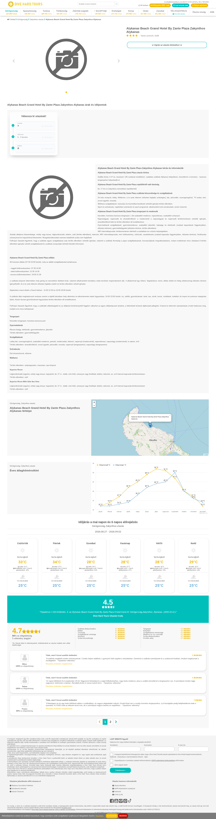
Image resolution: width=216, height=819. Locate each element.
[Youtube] (116, 800)
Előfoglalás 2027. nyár (161, 5)
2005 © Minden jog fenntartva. (65, 809)
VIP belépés (144, 5)
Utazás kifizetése (120, 785)
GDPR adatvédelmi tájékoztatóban (163, 760)
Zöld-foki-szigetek (80, 11)
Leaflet (206, 455)
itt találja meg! (66, 808)
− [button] (94, 405)
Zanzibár (160, 11)
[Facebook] (112, 800)
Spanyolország (29, 11)
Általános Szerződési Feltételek (22, 785)
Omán (146, 11)
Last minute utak (181, 5)
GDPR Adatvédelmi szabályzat (124, 788)
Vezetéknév (114, 745)
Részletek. (100, 816)
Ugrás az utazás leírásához (167, 45)
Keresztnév (148, 745)
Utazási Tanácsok (17, 791)
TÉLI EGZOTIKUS (178, 11)
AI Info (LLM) (118, 794)
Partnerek (117, 791)
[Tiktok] (130, 800)
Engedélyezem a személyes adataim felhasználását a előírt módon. (149, 760)
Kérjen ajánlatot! (200, 5)
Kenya (131, 11)
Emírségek (116, 11)
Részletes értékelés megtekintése (59, 664)
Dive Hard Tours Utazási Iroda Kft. (43, 809)
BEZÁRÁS (123, 816)
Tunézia (46, 11)
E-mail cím (181, 745)
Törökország (61, 11)
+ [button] (94, 402)
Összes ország (199, 12)
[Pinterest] (125, 800)
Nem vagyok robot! (121, 765)
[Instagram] (121, 800)
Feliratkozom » (120, 770)
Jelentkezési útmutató (18, 788)
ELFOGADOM (112, 816)
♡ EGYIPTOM (100, 11)
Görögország (11, 11)
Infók (212, 12)
